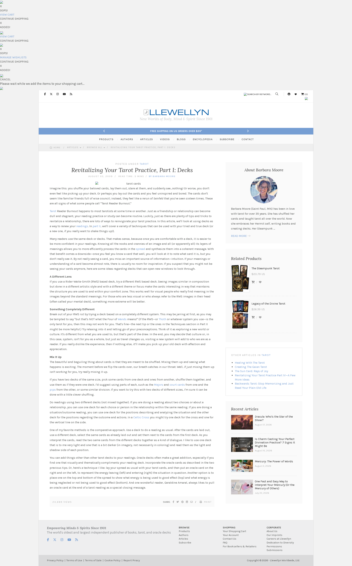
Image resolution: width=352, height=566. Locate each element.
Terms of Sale (93, 560)
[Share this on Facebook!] (174, 502)
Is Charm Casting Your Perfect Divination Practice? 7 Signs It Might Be (275, 442)
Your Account (231, 535)
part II (97, 226)
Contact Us (229, 538)
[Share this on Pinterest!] (182, 502)
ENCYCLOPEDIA (203, 139)
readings (82, 226)
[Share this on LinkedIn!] (187, 502)
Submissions (275, 550)
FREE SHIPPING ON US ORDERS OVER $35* (176, 131)
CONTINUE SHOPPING (14, 18)
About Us (272, 531)
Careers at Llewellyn (279, 538)
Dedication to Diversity (280, 542)
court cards (177, 384)
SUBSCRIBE (227, 139)
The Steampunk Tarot (266, 268)
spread (140, 249)
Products (184, 531)
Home (57, 147)
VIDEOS (165, 139)
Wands (122, 319)
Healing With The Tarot (250, 362)
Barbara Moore (164, 176)
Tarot (53, 211)
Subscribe (185, 542)
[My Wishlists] (296, 94)
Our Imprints (274, 535)
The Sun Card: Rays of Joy (251, 371)
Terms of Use (74, 560)
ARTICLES (146, 139)
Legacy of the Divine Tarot (268, 303)
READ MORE (239, 236)
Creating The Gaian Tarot (251, 367)
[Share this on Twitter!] (178, 502)
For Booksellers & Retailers (239, 546)
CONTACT (248, 139)
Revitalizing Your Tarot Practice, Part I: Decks (143, 147)
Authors (183, 535)
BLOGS (181, 139)
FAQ (225, 542)
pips (53, 389)
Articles (73, 147)
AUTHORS (127, 139)
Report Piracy (131, 560)
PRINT (208, 502)
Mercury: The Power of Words (274, 461)
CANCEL (5, 79)
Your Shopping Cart (234, 531)
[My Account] (289, 94)
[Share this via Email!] (191, 502)
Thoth (162, 319)
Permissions (274, 546)
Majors (158, 384)
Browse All (95, 147)
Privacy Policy (55, 560)
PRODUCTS (106, 139)
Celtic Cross (141, 417)
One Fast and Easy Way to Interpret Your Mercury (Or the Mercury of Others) (274, 485)
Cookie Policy (112, 560)
